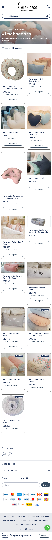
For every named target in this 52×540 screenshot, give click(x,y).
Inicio (4, 29)
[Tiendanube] (26, 529)
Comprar (13, 99)
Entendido (44, 536)
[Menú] (3, 7)
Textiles (10, 29)
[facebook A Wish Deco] (10, 454)
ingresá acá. (44, 520)
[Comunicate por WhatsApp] (47, 528)
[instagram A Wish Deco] (4, 454)
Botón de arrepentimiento (26, 524)
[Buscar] (47, 16)
